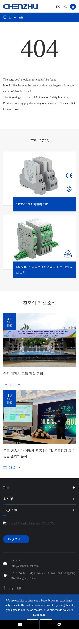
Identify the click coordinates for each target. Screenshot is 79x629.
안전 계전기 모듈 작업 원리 (23, 373)
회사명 (8, 499)
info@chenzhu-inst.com (25, 566)
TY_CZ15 (12, 385)
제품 (6, 487)
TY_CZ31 (16, 539)
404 (21, 17)
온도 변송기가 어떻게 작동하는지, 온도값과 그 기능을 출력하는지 (39, 453)
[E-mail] (19, 625)
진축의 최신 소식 (39, 302)
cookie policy (62, 609)
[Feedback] (59, 625)
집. (10, 17)
